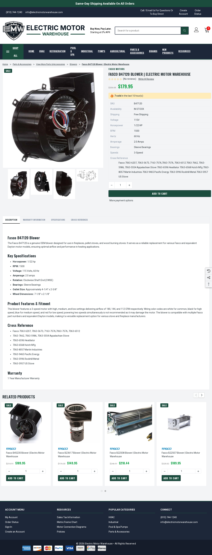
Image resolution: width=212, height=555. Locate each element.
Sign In (8, 527)
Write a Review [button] (146, 79)
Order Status (197, 12)
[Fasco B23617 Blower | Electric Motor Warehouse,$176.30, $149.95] (77, 422)
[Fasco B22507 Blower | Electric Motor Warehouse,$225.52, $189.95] (181, 422)
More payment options (121, 200)
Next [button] (202, 395)
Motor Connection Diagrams (71, 527)
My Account (11, 517)
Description (11, 219)
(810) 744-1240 (168, 517)
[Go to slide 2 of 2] (105, 491)
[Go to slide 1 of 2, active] (102, 491)
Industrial (113, 522)
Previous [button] (196, 395)
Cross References (79, 219)
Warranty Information (34, 219)
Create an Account (15, 531)
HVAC (112, 517)
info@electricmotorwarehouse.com (179, 522)
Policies (61, 531)
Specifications (58, 219)
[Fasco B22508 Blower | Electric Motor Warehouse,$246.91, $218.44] (129, 422)
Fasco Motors (116, 69)
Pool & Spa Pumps (118, 527)
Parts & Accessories (119, 531)
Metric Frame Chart (67, 522)
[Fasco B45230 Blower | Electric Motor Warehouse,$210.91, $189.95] (25, 422)
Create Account (183, 12)
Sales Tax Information (68, 517)
